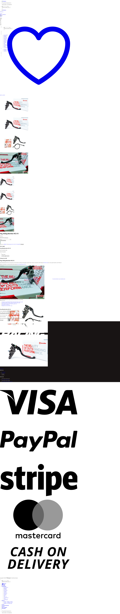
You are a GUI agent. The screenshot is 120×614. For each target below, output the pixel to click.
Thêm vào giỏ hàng (3, 240)
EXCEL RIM (5, 590)
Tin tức (3, 604)
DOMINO (5, 589)
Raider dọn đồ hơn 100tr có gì (7, 305)
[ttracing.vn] (4, 1)
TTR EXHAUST (6, 597)
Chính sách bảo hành (5, 379)
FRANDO (5, 591)
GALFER (5, 592)
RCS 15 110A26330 (17, 244)
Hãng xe (3, 600)
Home (1, 14)
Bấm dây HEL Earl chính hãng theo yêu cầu (9, 303)
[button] (38, 279)
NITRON (5, 594)
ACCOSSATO (6, 587)
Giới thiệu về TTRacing (5, 304)
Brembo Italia (45, 262)
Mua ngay (22, 244)
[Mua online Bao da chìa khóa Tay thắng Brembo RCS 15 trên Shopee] (0, 241)
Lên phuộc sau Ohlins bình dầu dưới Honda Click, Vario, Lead (12, 301)
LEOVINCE (5, 593)
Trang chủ (3, 372)
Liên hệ (3, 606)
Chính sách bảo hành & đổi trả (7, 381)
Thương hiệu (4, 586)
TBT (4, 595)
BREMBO (4, 14)
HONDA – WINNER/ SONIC (8, 602)
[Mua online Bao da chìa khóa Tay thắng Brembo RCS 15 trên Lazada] (0, 242)
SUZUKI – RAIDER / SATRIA (8, 601)
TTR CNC (5, 596)
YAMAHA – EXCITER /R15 (8, 603)
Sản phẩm (3, 585)
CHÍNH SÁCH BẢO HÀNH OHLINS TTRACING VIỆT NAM (11, 302)
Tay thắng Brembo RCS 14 (21, 264)
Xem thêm (2, 368)
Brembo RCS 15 (11, 244)
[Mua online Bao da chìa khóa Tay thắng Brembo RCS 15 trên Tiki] (0, 243)
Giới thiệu (3, 584)
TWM (4, 598)
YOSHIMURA (6, 599)
